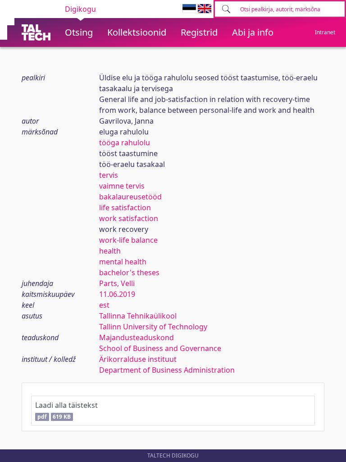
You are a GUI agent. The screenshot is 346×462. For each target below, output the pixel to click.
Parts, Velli (117, 283)
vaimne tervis (122, 186)
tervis (108, 175)
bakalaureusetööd (130, 197)
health (110, 251)
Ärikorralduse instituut (138, 359)
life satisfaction (125, 208)
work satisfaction (128, 218)
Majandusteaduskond (136, 337)
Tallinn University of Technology (153, 327)
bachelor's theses (129, 272)
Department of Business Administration (167, 370)
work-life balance (128, 240)
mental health (122, 262)
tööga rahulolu (124, 143)
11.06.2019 (117, 294)
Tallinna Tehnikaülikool (138, 316)
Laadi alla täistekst (66, 410)
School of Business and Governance (160, 348)
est (104, 305)
